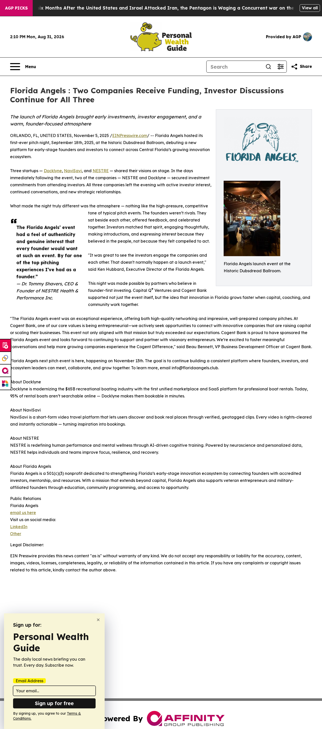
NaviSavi (73, 170)
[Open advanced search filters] (280, 66)
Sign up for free (54, 703)
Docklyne (53, 170)
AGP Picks (16, 8)
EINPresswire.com (129, 135)
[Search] (268, 66)
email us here (23, 512)
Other (15, 533)
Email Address (29, 680)
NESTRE (101, 170)
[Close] (98, 619)
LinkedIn (18, 526)
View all (310, 7)
